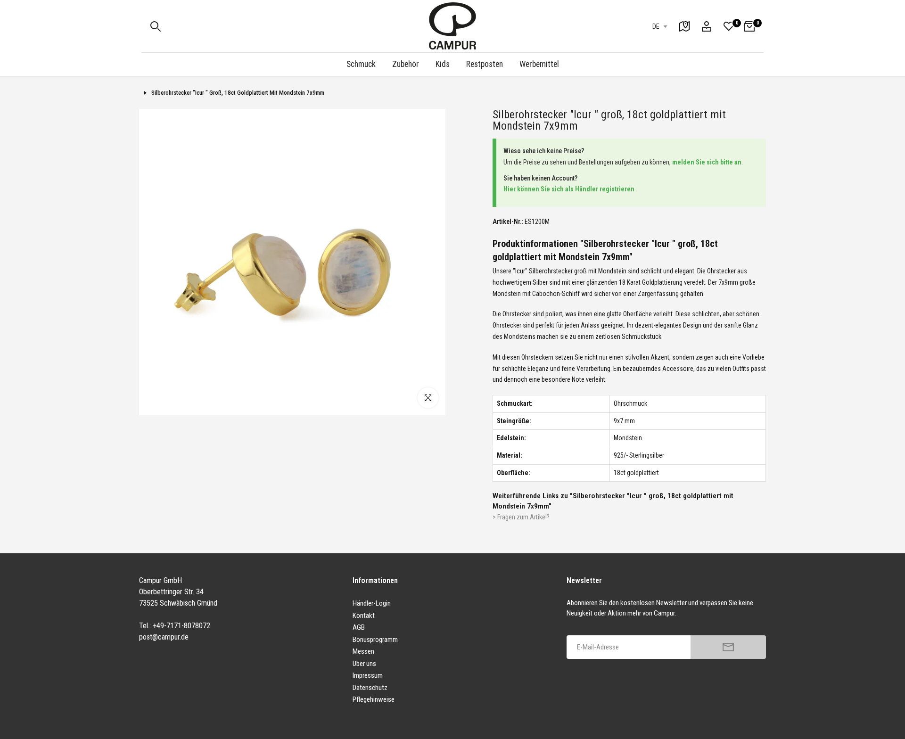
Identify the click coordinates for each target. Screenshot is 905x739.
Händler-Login (372, 603)
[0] (729, 26)
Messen (363, 651)
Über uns (364, 663)
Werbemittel (539, 64)
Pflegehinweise (374, 699)
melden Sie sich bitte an (706, 162)
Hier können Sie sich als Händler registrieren (568, 189)
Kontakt (364, 615)
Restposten (484, 64)
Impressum (368, 675)
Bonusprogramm (375, 639)
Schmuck (361, 64)
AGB (359, 627)
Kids (443, 64)
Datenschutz (370, 687)
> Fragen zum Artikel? (521, 517)
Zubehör (405, 64)
